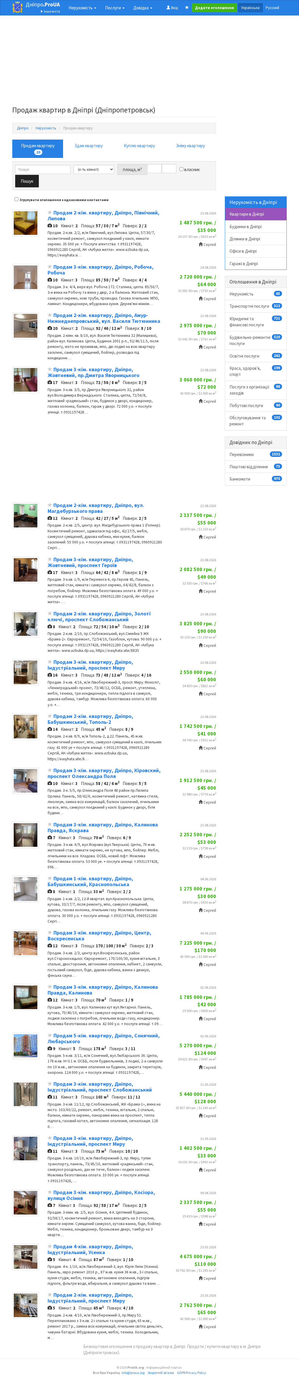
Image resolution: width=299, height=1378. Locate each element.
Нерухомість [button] (81, 7)
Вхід (174, 7)
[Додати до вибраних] (50, 213)
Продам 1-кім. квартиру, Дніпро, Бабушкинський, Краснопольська (90, 881)
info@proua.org (133, 1372)
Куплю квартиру (139, 145)
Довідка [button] (141, 7)
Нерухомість (255, 294)
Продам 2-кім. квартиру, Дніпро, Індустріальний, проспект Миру (90, 1297)
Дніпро (43, 4)
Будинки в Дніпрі (246, 226)
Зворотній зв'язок (160, 1372)
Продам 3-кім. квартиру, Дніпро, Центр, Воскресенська (99, 935)
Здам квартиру (88, 145)
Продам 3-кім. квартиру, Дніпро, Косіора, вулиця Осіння (101, 1195)
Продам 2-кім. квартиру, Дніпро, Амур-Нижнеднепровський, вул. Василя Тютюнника (104, 318)
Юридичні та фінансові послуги (255, 322)
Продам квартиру (38, 149)
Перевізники (255, 454)
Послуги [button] (113, 7)
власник (191, 169)
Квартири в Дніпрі (247, 214)
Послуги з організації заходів (255, 390)
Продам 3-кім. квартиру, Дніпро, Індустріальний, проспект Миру (90, 665)
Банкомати (255, 479)
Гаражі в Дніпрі (244, 263)
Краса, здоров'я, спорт (255, 371)
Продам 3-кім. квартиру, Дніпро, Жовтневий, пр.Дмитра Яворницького (93, 372)
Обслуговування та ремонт (255, 421)
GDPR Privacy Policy (191, 1372)
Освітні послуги (255, 356)
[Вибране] (187, 8)
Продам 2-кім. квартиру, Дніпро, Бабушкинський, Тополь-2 (90, 719)
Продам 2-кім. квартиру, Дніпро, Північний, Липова (103, 215)
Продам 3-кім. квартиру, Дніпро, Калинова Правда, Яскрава (103, 827)
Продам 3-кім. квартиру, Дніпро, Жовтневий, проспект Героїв (90, 562)
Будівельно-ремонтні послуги (255, 340)
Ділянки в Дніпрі (245, 239)
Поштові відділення (255, 466)
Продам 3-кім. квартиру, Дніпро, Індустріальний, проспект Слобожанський (100, 1086)
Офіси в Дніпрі (243, 251)
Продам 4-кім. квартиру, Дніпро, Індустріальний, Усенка (90, 1249)
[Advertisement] (114, 62)
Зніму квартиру (190, 145)
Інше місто (51, 11)
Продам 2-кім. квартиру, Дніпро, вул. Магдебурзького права (96, 508)
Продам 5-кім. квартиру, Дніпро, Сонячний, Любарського (104, 1038)
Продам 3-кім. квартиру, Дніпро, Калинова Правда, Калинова (103, 989)
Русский (272, 7)
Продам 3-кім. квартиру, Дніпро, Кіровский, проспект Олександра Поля (104, 773)
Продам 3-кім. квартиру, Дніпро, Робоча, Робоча (101, 269)
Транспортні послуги (255, 306)
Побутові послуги (255, 405)
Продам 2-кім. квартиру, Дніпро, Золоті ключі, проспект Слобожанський (99, 616)
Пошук (27, 181)
